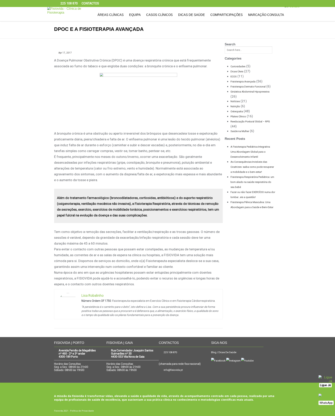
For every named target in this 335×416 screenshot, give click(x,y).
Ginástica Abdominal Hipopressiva (250, 91)
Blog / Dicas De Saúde (223, 352)
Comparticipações (226, 14)
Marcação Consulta (266, 14)
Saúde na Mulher (240, 131)
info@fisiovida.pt (173, 369)
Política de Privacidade (82, 410)
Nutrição (235, 106)
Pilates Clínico (238, 116)
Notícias (235, 101)
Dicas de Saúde (191, 14)
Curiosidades (238, 66)
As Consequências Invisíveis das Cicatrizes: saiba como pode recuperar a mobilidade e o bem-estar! (252, 166)
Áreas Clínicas (111, 14)
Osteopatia (237, 111)
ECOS (234, 76)
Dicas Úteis (237, 71)
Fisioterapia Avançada (243, 81)
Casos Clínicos (159, 14)
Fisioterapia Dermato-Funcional (248, 86)
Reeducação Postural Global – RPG (250, 121)
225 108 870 (170, 352)
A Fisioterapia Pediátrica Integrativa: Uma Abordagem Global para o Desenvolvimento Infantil (250, 151)
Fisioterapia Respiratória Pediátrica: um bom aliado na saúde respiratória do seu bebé (252, 182)
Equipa (135, 14)
